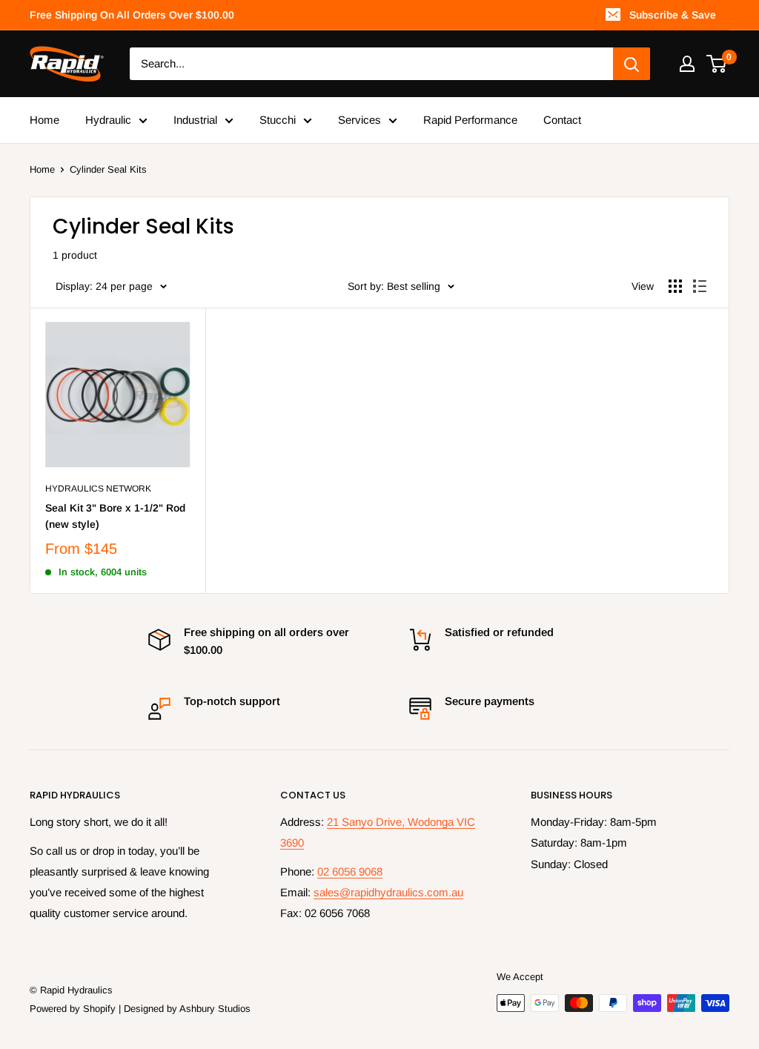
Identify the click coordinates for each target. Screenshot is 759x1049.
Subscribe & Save (672, 15)
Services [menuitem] (359, 119)
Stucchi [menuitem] (277, 119)
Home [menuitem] (44, 119)
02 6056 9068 (349, 871)
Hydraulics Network (98, 488)
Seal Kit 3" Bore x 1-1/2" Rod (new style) (115, 516)
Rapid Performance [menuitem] (470, 119)
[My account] (687, 64)
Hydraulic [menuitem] (108, 119)
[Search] (631, 63)
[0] (717, 64)
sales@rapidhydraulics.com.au (388, 892)
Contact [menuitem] (562, 119)
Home (42, 169)
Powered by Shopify (73, 1008)
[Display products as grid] (675, 286)
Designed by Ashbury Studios (187, 1008)
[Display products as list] (699, 286)
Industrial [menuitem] (195, 119)
